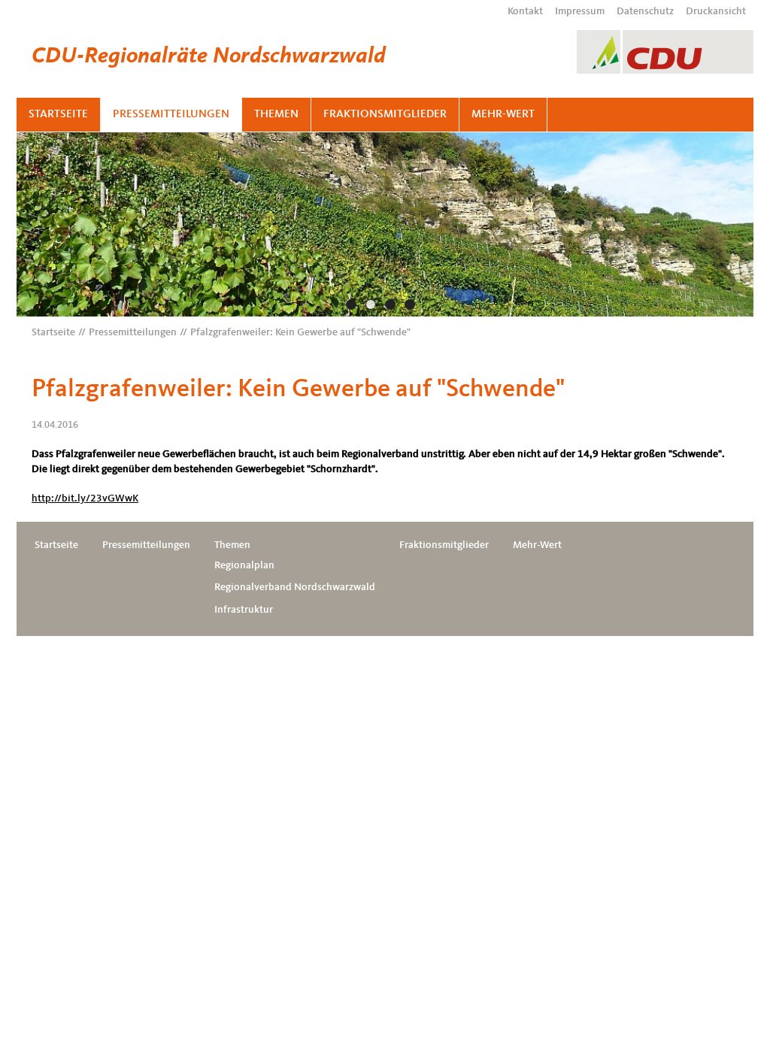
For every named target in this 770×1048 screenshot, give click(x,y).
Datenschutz (645, 11)
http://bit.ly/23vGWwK (85, 498)
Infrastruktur (243, 609)
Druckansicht (716, 11)
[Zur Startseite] (665, 52)
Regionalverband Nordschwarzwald (294, 587)
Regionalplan (244, 565)
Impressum (580, 11)
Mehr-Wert (503, 114)
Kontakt (525, 11)
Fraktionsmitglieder (385, 114)
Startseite (58, 114)
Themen (276, 114)
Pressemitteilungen (171, 114)
